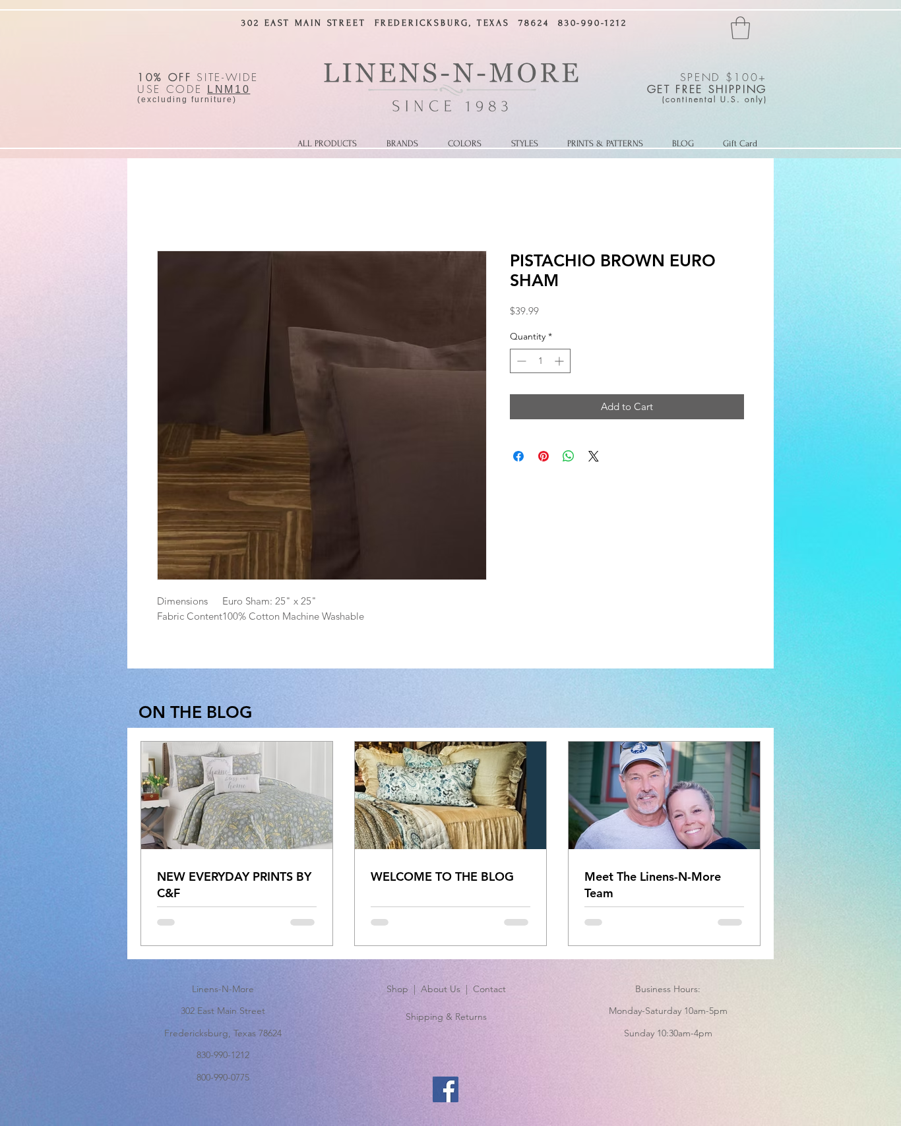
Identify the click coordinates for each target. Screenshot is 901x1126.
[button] (740, 28)
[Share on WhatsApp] (568, 456)
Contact (489, 989)
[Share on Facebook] (518, 456)
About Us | (447, 989)
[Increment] (560, 360)
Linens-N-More (223, 989)
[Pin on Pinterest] (543, 456)
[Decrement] (520, 360)
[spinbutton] (540, 360)
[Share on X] (594, 456)
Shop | (404, 989)
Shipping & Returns (446, 1016)
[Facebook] (445, 1089)
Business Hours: (667, 989)
